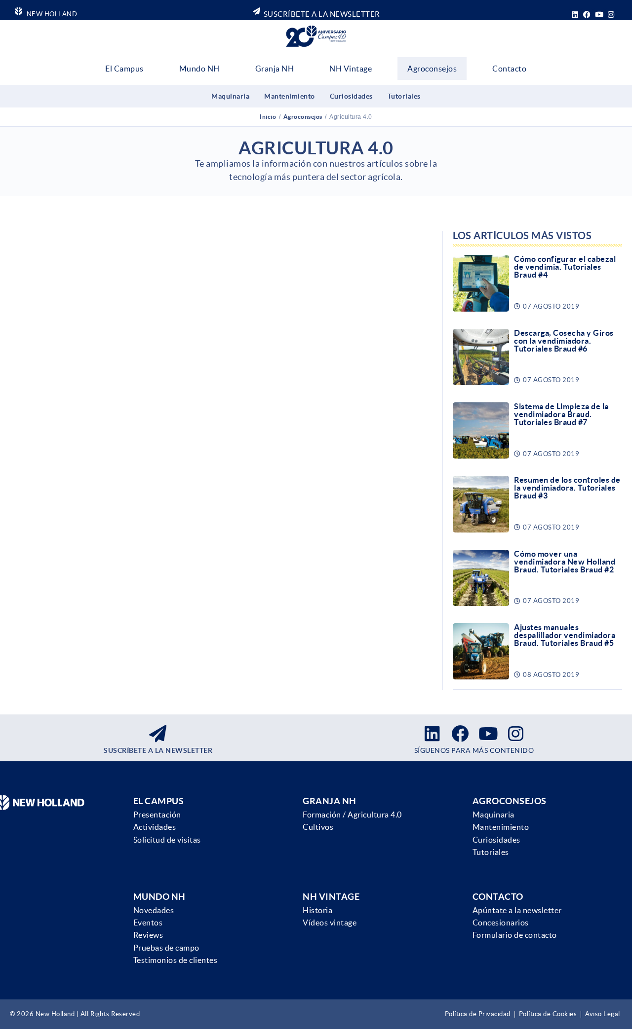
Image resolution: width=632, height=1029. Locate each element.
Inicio (268, 116)
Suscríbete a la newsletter (158, 750)
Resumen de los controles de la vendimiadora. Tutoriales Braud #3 (567, 487)
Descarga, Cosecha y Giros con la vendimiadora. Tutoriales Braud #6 (564, 340)
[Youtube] (599, 14)
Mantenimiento (289, 96)
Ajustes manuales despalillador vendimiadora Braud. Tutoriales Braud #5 (564, 635)
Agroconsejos (432, 68)
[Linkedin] (575, 14)
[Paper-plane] (158, 733)
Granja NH (274, 68)
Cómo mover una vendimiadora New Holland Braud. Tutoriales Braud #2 (564, 561)
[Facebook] (587, 14)
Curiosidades (351, 96)
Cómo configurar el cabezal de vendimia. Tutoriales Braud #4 (565, 266)
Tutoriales (404, 96)
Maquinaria (230, 96)
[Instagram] (611, 14)
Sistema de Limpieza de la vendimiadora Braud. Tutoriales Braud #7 (561, 414)
